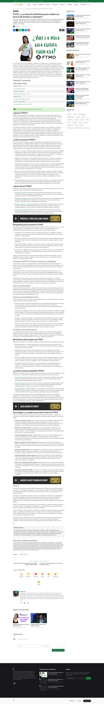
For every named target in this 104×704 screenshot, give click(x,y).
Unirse (61, 358)
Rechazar (79, 700)
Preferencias (71, 700)
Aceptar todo (87, 700)
